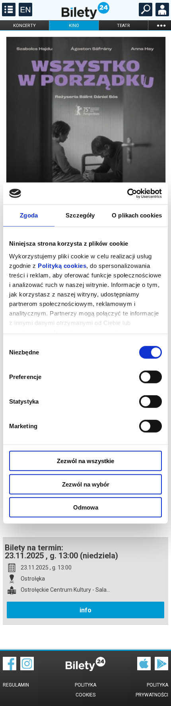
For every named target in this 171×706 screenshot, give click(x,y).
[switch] (150, 377)
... (161, 25)
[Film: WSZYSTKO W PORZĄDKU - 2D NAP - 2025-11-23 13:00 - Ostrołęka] (85, 152)
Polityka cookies (85, 690)
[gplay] (161, 668)
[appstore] (144, 668)
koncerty (24, 25)
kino (74, 25)
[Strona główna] (85, 17)
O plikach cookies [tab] (137, 215)
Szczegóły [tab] (80, 215)
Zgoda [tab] (29, 215)
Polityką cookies (62, 265)
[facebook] (9, 668)
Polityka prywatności (152, 690)
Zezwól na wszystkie (85, 461)
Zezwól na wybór (85, 484)
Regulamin (16, 685)
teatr (123, 25)
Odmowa (85, 507)
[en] (24, 14)
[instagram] (27, 668)
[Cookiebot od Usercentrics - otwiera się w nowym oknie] (127, 193)
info (85, 610)
